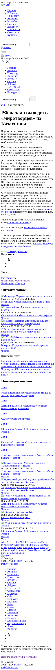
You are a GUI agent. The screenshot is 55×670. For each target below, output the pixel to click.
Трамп (30, 550)
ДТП (40, 544)
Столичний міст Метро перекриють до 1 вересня (26, 315)
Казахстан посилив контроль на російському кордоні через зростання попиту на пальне (26, 372)
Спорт (10, 607)
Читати (5, 304)
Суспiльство (13, 32)
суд (47, 547)
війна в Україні (9, 550)
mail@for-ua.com (9, 563)
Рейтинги (12, 13)
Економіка (12, 599)
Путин (37, 550)
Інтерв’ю (12, 21)
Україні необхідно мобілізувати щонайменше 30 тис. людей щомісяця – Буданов (26, 488)
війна (42, 547)
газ (43, 550)
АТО (3, 542)
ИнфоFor (12, 629)
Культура (12, 35)
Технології (12, 612)
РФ (21, 542)
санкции (22, 550)
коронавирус (8, 544)
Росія (4, 278)
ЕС (35, 544)
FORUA (18, 561)
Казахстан (12, 278)
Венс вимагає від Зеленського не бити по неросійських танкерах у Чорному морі (27, 366)
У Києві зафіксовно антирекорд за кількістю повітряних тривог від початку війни (24, 330)
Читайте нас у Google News (15, 280)
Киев (19, 547)
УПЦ (9, 542)
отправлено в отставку (19, 222)
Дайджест (12, 26)
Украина (28, 544)
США (16, 542)
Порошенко (35, 542)
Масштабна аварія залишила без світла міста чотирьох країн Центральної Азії (24, 362)
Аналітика (12, 18)
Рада (45, 544)
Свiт (3, 105)
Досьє (10, 626)
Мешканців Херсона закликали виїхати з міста (25, 301)
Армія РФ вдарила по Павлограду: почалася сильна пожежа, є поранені (24, 505)
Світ (9, 596)
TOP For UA (13, 29)
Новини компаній (16, 620)
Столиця (11, 24)
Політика (12, 601)
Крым (4, 547)
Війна (10, 604)
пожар (4, 553)
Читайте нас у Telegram (13, 283)
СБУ (25, 542)
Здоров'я (11, 610)
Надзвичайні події (16, 623)
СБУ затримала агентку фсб (15, 517)
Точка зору (13, 16)
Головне (11, 10)
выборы (21, 553)
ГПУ (36, 547)
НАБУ (48, 550)
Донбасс (19, 544)
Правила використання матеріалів (19, 656)
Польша (12, 553)
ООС (30, 547)
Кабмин (12, 547)
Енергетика (13, 577)
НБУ (25, 547)
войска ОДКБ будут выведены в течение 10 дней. (27, 245)
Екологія (11, 618)
